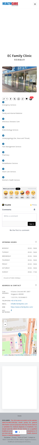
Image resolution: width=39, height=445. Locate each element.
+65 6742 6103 (16, 301)
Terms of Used (22, 437)
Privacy (14, 437)
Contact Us (31, 437)
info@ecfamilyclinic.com (19, 304)
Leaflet (6, 355)
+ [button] (5, 321)
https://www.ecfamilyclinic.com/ (22, 307)
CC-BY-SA (33, 355)
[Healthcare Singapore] (10, 4)
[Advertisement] (19, 28)
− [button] (5, 324)
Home (19, 416)
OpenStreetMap (19, 355)
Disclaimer (7, 437)
